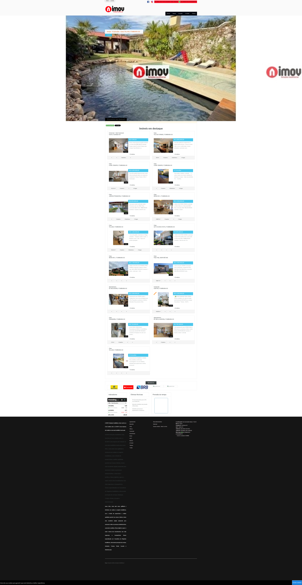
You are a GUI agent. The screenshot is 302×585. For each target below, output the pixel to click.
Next (298, 68)
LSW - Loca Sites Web (130, 561)
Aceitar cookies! (297, 582)
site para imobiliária (119, 563)
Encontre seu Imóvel (116, 119)
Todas (131, 447)
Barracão (132, 424)
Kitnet (131, 436)
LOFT (131, 438)
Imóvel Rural (132, 433)
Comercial (132, 431)
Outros (194, 13)
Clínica (131, 428)
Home (168, 13)
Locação (180, 13)
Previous (4, 68)
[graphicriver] (114, 387)
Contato (187, 13)
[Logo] (115, 9)
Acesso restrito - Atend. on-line (160, 426)
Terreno (131, 445)
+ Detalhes (108, 36)
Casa (131, 426)
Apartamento (132, 421)
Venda (174, 13)
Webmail (155, 424)
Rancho (131, 440)
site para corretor (111, 563)
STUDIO (131, 443)
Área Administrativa (157, 421)
